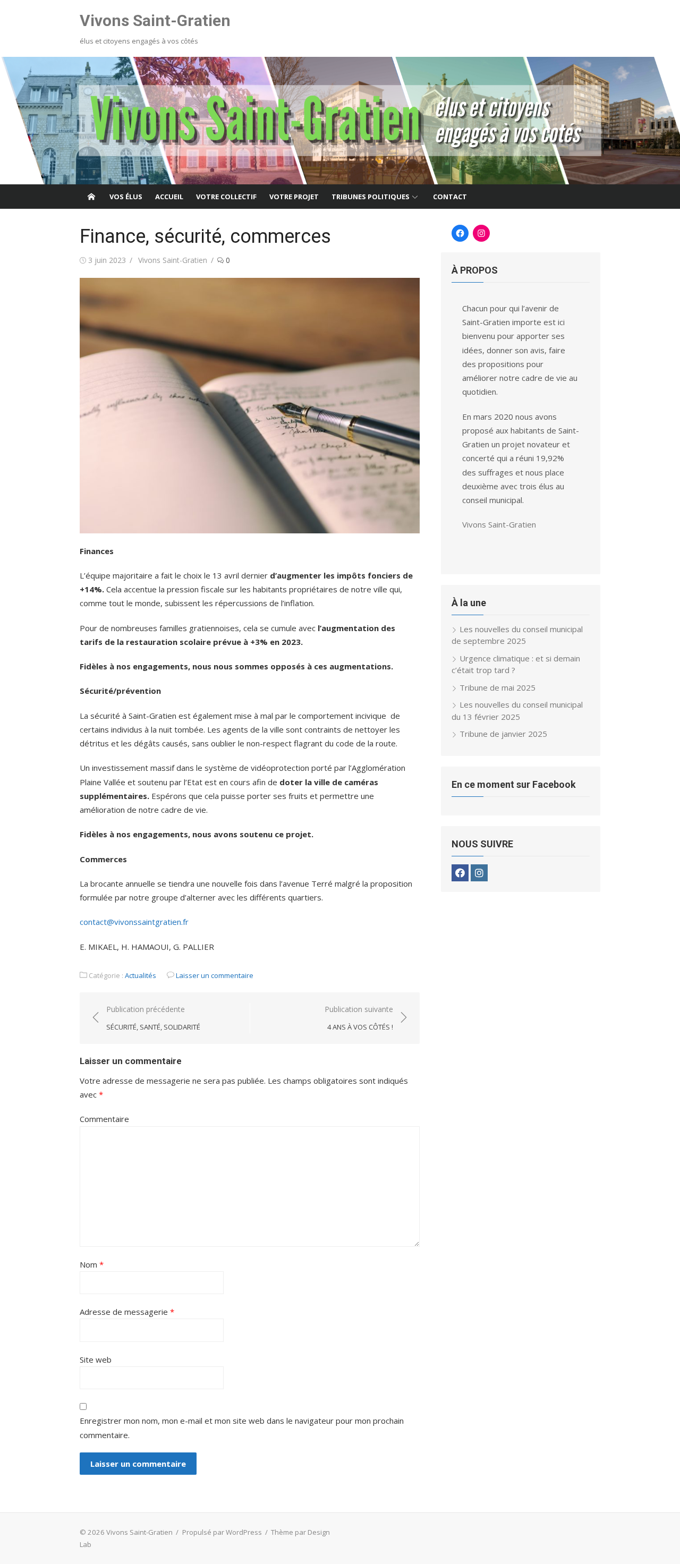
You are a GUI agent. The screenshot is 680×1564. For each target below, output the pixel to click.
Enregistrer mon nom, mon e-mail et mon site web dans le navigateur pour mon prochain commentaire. (242, 1427)
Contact (450, 196)
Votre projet (294, 196)
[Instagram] (479, 872)
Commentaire (104, 1119)
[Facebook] (460, 872)
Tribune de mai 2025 (498, 687)
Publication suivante (359, 1018)
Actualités (140, 975)
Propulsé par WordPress (222, 1532)
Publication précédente (153, 1018)
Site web (96, 1359)
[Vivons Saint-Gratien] (340, 120)
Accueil (169, 196)
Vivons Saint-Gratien (155, 20)
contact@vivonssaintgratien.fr (134, 921)
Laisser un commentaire (214, 975)
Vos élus (125, 196)
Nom (92, 1264)
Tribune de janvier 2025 (503, 733)
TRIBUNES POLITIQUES (371, 196)
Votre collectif (226, 196)
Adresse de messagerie (127, 1311)
